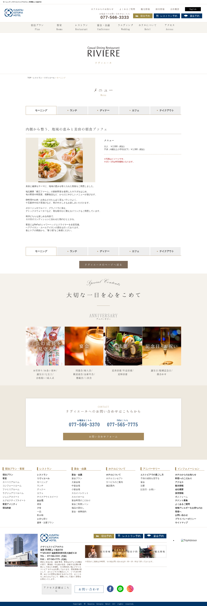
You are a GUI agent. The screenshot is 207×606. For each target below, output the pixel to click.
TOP (29, 78)
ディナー (104, 110)
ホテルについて (148, 27)
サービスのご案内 (114, 482)
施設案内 (110, 485)
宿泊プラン (37, 27)
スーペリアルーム (11, 482)
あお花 (40, 500)
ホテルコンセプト (114, 478)
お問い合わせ (181, 515)
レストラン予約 (131, 536)
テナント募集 (181, 500)
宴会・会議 (103, 27)
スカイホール (78, 497)
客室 (59, 27)
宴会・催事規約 (79, 511)
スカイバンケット (80, 493)
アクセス (169, 27)
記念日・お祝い (148, 489)
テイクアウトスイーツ (47, 497)
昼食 (39, 504)
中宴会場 (76, 485)
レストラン (81, 27)
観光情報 (145, 9)
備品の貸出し (78, 508)
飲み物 (40, 515)
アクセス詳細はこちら (57, 589)
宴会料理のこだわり (81, 500)
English (193, 9)
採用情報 (160, 9)
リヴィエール (49, 78)
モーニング (42, 482)
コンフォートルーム (12, 485)
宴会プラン (77, 478)
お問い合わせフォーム (103, 436)
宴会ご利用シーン (80, 504)
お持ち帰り (42, 519)
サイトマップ (181, 522)
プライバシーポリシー (185, 519)
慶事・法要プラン (45, 522)
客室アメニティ (10, 504)
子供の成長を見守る (150, 478)
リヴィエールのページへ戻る (103, 264)
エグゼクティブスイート (14, 500)
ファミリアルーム (11, 489)
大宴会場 (76, 482)
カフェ (135, 110)
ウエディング (125, 27)
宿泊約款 (7, 508)
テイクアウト (166, 110)
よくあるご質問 (127, 9)
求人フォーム (181, 497)
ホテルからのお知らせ (102, 9)
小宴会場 (76, 489)
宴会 (143, 482)
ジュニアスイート (11, 497)
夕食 (39, 508)
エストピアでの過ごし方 (152, 474)
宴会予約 (158, 536)
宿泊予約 (145, 16)
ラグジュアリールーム (13, 493)
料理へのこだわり (183, 478)
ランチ (73, 110)
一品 (39, 511)
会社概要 (174, 9)
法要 (143, 485)
